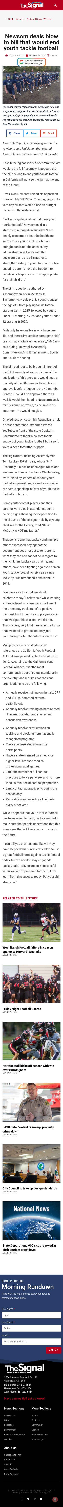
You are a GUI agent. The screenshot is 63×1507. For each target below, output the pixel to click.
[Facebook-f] (22, 1499)
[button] (8, 5)
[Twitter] (28, 1499)
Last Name (8, 1322)
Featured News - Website (39, 19)
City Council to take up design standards (30, 1188)
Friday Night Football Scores (22, 1009)
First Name (8, 1309)
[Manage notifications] (55, 1499)
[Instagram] (35, 1499)
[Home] (4, 19)
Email (5, 1335)
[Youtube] (41, 1499)
